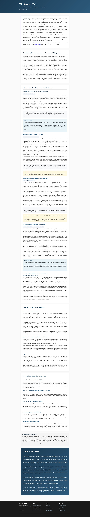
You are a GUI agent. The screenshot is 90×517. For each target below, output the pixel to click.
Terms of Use (48, 507)
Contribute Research (62, 508)
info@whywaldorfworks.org (37, 505)
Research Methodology (62, 505)
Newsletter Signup (62, 510)
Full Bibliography (61, 507)
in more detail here (37, 44)
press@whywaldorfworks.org (37, 509)
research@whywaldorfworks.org (37, 507)
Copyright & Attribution (49, 508)
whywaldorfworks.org (47, 514)
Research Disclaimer (49, 510)
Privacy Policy (48, 505)
